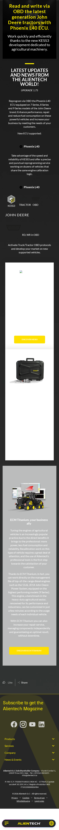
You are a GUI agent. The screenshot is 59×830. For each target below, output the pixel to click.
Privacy (14, 798)
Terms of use (39, 798)
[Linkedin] (41, 724)
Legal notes (39, 801)
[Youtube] (32, 724)
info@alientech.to (29, 775)
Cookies (25, 798)
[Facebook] (14, 724)
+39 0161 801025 (41, 773)
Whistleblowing (23, 801)
